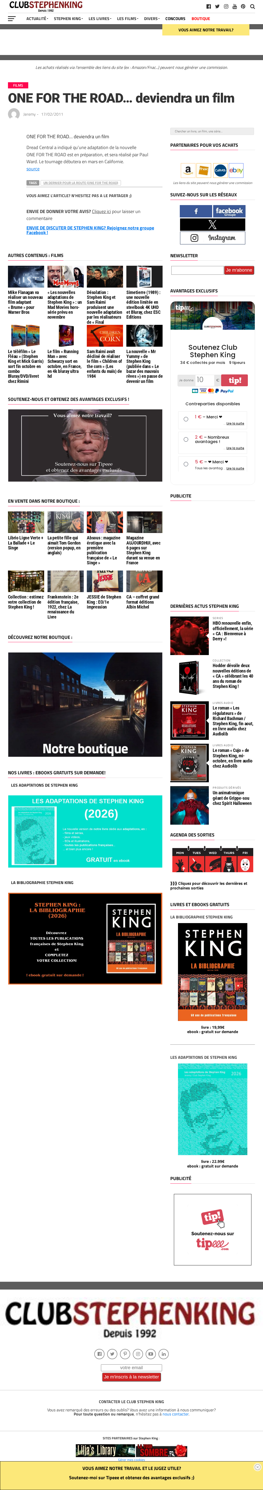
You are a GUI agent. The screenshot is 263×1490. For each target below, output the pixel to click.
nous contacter (176, 1414)
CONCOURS (175, 18)
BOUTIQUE (201, 18)
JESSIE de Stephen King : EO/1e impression (104, 602)
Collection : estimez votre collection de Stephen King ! (26, 602)
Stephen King (67, 18)
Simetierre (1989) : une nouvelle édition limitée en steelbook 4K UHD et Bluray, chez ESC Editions (143, 305)
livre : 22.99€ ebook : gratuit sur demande (212, 1163)
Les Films (126, 18)
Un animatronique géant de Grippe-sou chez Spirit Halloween (232, 798)
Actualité (36, 18)
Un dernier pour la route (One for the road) (80, 182)
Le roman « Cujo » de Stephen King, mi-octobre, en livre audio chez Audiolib (232, 758)
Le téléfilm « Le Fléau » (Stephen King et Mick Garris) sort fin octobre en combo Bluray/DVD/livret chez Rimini (26, 366)
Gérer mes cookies (131, 1459)
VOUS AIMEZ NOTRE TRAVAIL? (206, 30)
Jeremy (29, 114)
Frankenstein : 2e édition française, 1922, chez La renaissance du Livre (63, 606)
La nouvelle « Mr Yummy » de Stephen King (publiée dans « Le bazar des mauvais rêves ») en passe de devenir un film (144, 366)
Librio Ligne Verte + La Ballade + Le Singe (25, 542)
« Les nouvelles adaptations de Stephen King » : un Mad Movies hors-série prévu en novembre (65, 305)
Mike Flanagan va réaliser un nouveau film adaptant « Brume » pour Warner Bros (25, 302)
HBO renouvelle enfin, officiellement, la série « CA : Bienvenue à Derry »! (233, 630)
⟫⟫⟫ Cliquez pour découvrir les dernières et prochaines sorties (208, 885)
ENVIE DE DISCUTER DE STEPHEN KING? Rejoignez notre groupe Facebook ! (90, 230)
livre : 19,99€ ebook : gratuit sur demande (212, 1029)
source (33, 168)
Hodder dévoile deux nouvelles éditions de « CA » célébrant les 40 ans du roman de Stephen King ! (233, 676)
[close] (257, 1467)
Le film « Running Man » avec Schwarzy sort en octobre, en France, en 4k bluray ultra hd (64, 364)
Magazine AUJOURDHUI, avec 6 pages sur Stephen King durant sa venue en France (143, 550)
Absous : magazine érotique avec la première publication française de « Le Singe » (103, 550)
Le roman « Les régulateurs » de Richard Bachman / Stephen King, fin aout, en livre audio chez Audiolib (233, 721)
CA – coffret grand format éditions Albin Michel (142, 602)
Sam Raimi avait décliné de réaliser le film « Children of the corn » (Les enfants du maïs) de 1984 (104, 364)
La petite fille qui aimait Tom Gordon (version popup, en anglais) (64, 545)
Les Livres (99, 18)
